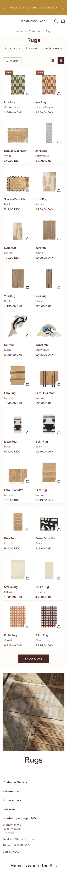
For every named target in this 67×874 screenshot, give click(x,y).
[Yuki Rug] (49, 229)
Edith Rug (10, 635)
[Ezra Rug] (18, 374)
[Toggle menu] (4, 21)
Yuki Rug (41, 247)
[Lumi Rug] (49, 180)
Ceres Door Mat (45, 538)
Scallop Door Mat (15, 150)
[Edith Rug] (18, 616)
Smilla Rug (11, 587)
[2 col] (61, 60)
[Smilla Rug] (18, 568)
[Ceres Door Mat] (49, 519)
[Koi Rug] (18, 326)
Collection (34, 31)
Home (19, 31)
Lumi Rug (41, 199)
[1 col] (52, 60)
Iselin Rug (10, 441)
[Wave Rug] (49, 326)
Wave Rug (42, 344)
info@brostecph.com (23, 839)
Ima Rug (9, 102)
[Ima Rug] (18, 83)
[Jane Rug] (49, 132)
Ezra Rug (10, 393)
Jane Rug (41, 150)
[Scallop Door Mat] (18, 132)
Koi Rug (9, 344)
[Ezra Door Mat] (49, 374)
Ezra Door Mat (44, 393)
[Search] (56, 21)
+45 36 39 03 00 (21, 845)
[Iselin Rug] (18, 423)
